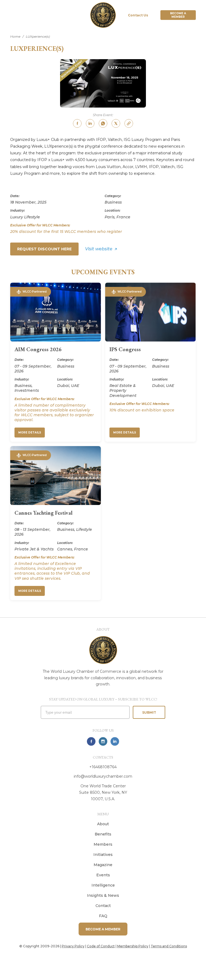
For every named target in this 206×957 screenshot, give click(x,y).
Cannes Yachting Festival (43, 512)
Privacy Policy (73, 946)
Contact (103, 905)
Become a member (178, 15)
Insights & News (103, 895)
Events (103, 875)
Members (103, 844)
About (103, 823)
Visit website (98, 248)
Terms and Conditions (169, 946)
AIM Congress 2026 (38, 349)
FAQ (103, 915)
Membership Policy (132, 946)
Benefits (103, 834)
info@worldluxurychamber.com (103, 776)
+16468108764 (103, 766)
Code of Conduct (101, 946)
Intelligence (103, 885)
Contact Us (138, 15)
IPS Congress (125, 349)
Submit (149, 712)
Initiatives (103, 854)
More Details (29, 432)
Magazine (103, 864)
